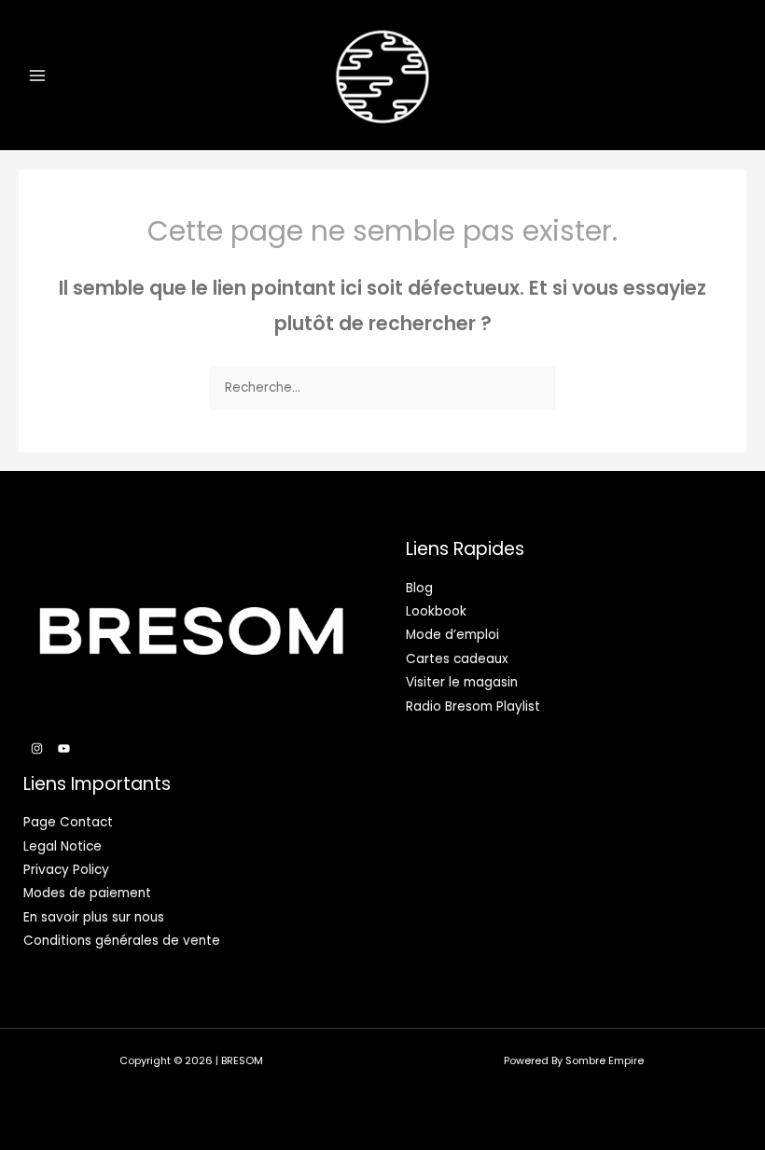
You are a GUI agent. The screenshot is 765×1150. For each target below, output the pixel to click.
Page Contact (68, 822)
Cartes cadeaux (457, 659)
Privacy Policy (66, 870)
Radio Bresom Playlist (473, 706)
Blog (419, 588)
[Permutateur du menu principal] (37, 75)
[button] (694, 75)
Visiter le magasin (462, 682)
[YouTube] (63, 748)
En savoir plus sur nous (93, 917)
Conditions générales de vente (121, 940)
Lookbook (436, 611)
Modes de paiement (87, 893)
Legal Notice (62, 846)
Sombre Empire (604, 1061)
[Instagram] (36, 748)
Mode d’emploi (452, 635)
